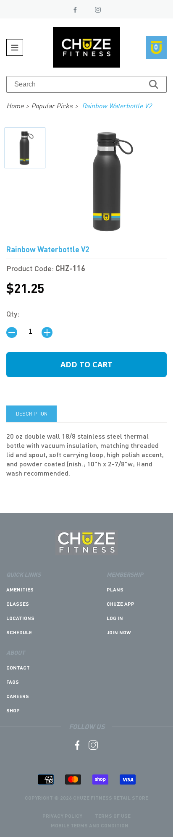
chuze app (120, 604)
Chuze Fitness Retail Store (110, 798)
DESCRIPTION (31, 414)
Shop (13, 710)
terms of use (113, 816)
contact (18, 667)
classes (17, 604)
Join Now (119, 632)
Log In (115, 618)
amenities (20, 589)
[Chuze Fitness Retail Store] (86, 553)
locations (20, 618)
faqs (12, 682)
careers (17, 696)
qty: (12, 313)
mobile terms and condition (89, 825)
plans (115, 589)
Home (15, 105)
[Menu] (14, 47)
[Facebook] (75, 10)
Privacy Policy (62, 816)
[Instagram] (98, 10)
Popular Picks (52, 105)
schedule (19, 632)
